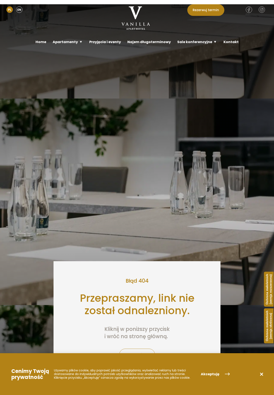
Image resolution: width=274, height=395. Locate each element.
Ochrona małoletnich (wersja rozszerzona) (268, 289)
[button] (261, 374)
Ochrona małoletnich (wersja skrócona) (268, 326)
